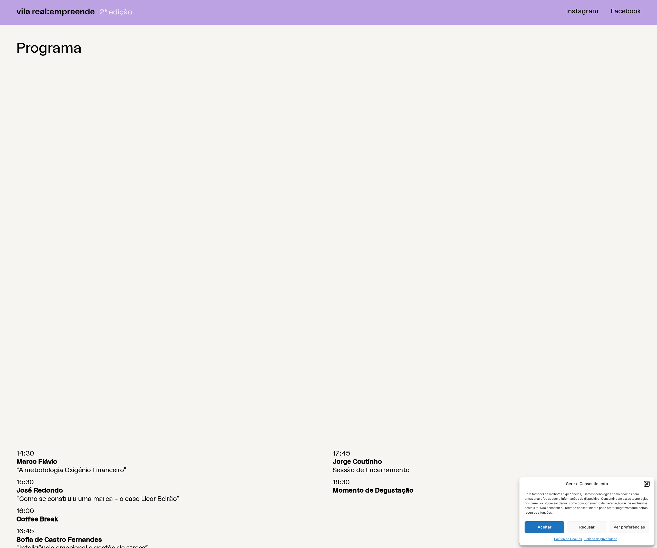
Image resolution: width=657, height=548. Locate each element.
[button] (646, 483)
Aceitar (545, 527)
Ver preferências (629, 527)
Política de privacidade (600, 539)
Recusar (587, 527)
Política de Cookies (568, 539)
